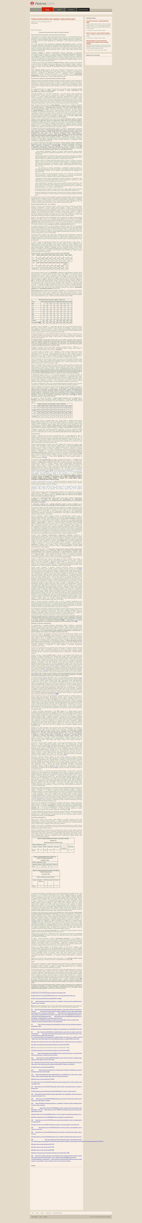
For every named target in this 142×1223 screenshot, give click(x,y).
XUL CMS (102, 1216)
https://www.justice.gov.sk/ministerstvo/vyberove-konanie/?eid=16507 (51, 1044)
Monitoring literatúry (83, 9)
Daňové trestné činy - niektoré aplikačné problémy (98, 33)
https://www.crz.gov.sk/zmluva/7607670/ (44, 1144)
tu (31, 240)
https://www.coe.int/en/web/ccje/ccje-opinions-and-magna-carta (49, 992)
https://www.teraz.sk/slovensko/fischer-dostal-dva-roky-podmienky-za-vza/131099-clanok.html (57, 1029)
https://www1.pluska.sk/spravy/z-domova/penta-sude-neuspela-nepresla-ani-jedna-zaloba (58, 1155)
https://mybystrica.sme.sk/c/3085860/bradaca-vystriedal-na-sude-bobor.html (53, 1117)
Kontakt (45, 1216)
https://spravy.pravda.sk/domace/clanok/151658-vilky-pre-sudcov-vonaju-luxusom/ (55, 1091)
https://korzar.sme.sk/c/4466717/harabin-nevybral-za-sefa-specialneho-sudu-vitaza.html (56, 1124)
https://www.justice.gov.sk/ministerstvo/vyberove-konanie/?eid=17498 (51, 1153)
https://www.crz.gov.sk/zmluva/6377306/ (44, 1147)
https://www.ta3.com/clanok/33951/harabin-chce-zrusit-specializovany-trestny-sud (54, 995)
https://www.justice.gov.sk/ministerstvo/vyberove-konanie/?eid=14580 (51, 1050)
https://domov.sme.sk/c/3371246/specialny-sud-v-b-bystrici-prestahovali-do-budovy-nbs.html (57, 1136)
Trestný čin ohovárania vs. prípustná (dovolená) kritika (97, 21)
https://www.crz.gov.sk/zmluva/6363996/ (44, 1150)
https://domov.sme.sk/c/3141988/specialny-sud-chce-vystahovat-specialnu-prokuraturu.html (57, 1114)
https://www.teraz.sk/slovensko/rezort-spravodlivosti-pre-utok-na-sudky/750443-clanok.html (55, 1039)
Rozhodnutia (71, 9)
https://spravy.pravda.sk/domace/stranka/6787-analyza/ (47, 998)
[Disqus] (56, 1188)
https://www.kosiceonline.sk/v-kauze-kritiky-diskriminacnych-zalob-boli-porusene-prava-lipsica (58, 1041)
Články (47, 9)
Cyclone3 (98, 1216)
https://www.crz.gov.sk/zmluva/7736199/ (44, 1079)
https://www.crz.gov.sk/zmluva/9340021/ (44, 1067)
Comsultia (108, 1216)
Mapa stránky (35, 1216)
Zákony (59, 9)
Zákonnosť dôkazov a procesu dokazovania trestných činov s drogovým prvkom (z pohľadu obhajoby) (97, 42)
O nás (40, 1216)
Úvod (35, 9)
